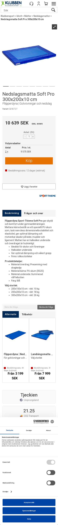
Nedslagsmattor (42, 16)
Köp (29, 160)
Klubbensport (7, 16)
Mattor (27, 16)
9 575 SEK (26, 151)
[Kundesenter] (31, 3)
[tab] (11, 213)
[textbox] (20, 307)
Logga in (38, 3)
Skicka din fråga (46, 307)
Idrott (19, 16)
